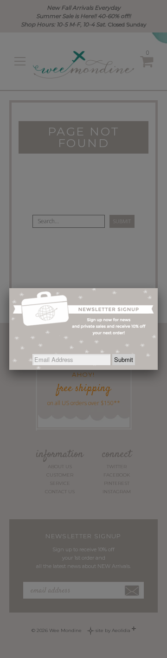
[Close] (157, 288)
